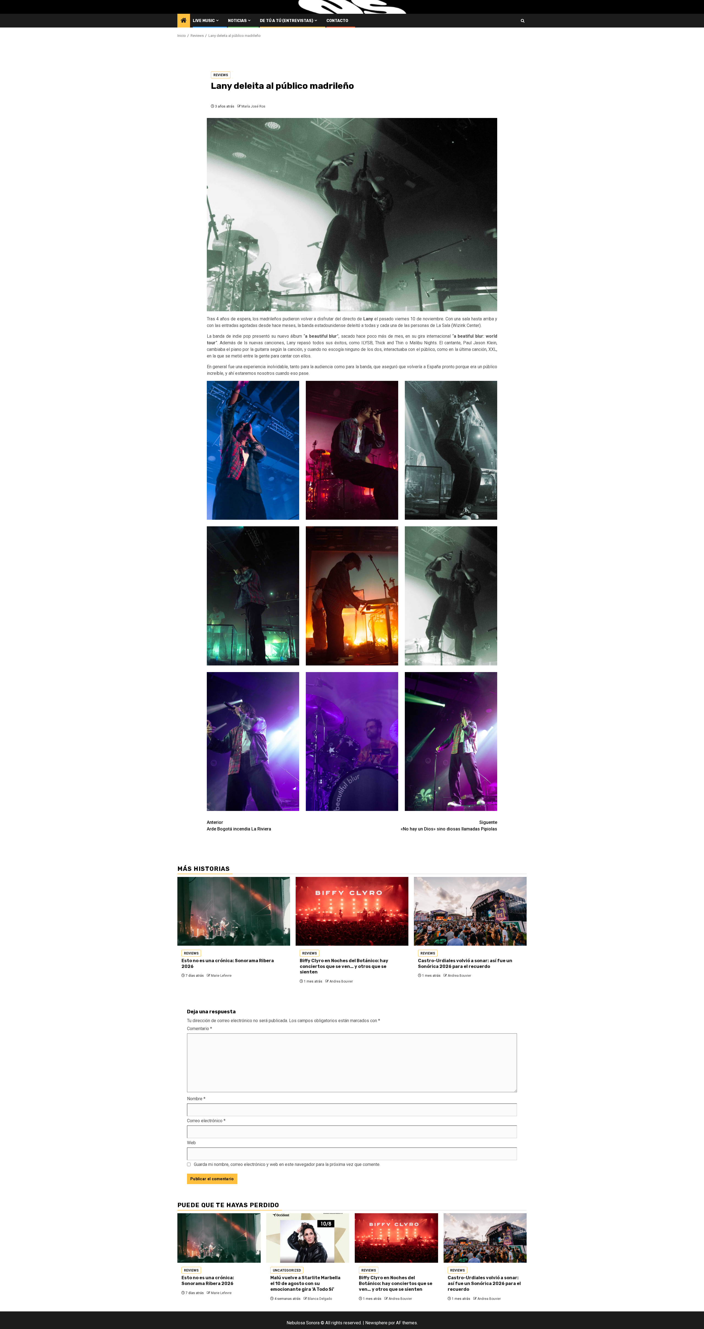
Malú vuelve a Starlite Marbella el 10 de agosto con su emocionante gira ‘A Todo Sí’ (305, 1283)
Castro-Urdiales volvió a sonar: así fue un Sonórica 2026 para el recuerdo (465, 963)
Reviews (220, 75)
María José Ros (253, 106)
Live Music (204, 20)
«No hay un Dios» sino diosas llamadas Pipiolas (449, 826)
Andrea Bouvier (341, 981)
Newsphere (376, 1322)
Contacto (337, 20)
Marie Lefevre (221, 976)
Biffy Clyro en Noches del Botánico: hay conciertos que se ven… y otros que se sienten (344, 966)
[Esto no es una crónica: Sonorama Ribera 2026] (233, 911)
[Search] (522, 20)
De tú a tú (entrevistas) (286, 20)
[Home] (184, 21)
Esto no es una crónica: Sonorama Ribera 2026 (208, 1280)
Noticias (237, 20)
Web (191, 1142)
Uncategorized (287, 1270)
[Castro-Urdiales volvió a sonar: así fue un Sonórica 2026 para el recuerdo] (470, 911)
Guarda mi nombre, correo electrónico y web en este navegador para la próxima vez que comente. (287, 1164)
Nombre (196, 1098)
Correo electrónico (206, 1120)
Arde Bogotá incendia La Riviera (239, 826)
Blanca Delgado (320, 1299)
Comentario (199, 1028)
